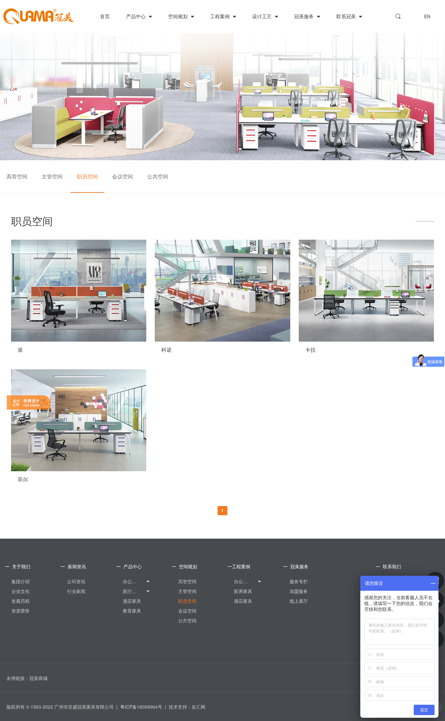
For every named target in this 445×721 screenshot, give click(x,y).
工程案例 (220, 16)
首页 (105, 16)
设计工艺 (262, 16)
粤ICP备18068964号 (141, 706)
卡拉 (310, 349)
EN (427, 16)
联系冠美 (346, 16)
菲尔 (23, 479)
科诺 (166, 349)
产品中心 (136, 16)
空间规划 (178, 16)
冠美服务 (304, 16)
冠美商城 (38, 678)
